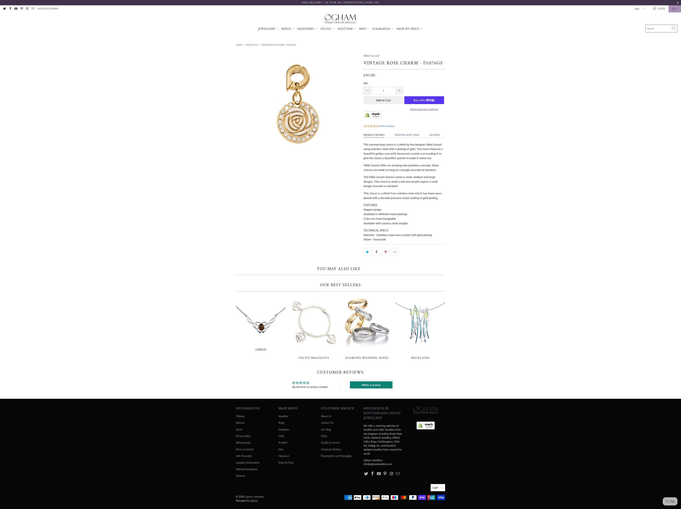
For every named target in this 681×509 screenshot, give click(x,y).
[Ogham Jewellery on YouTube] (15, 8)
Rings (287, 29)
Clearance (381, 29)
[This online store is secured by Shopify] (373, 117)
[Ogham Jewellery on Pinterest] (21, 8)
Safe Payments (244, 455)
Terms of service (244, 449)
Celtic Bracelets (314, 327)
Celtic (326, 29)
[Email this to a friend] (395, 252)
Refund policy (243, 442)
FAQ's (324, 436)
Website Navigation (246, 469)
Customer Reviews (331, 449)
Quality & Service (330, 442)
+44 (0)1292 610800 (47, 8)
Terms (239, 429)
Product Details (374, 134)
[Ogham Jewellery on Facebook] (10, 8)
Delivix (254, 500)
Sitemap (240, 475)
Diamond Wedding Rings (367, 327)
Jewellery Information (248, 462)
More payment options (424, 109)
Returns (240, 422)
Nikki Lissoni (371, 55)
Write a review (371, 384)
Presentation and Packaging (336, 455)
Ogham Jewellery (254, 496)
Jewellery (267, 29)
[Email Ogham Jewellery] (33, 8)
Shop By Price (408, 29)
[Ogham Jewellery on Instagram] (27, 8)
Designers (306, 29)
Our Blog (326, 429)
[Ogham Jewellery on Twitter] (4, 8)
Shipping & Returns (407, 134)
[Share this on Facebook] (376, 252)
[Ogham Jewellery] (340, 19)
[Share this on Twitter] (367, 252)
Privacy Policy (243, 436)
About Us (326, 416)
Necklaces (420, 327)
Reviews (435, 134)
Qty (366, 83)
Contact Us (327, 422)
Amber (261, 323)
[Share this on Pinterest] (386, 252)
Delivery (240, 416)
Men (363, 29)
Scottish (346, 29)
